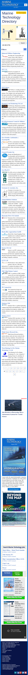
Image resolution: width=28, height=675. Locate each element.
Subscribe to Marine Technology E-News (11, 644)
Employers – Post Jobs (17, 573)
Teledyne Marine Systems (8, 668)
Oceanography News (6, 655)
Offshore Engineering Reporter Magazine (11, 665)
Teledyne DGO (6, 316)
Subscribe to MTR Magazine (8, 643)
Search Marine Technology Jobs (14, 547)
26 (13, 371)
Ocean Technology (6, 658)
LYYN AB (5, 260)
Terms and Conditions (7, 650)
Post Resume (7, 573)
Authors (4, 649)
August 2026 (14, 444)
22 (24, 368)
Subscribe (14, 597)
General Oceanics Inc (8, 152)
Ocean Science (5, 660)
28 (20, 371)
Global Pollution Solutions (9, 200)
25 (10, 371)
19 (14, 368)
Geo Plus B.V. (6, 170)
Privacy (4, 652)
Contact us (4, 648)
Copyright (4, 651)
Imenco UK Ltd (6, 248)
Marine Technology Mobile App (9, 645)
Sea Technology (5, 656)
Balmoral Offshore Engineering (11, 53)
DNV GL (4, 69)
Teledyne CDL (6, 303)
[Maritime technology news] (10, 5)
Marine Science (5, 661)
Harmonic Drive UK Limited (10, 216)
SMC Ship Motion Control (9, 271)
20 (18, 368)
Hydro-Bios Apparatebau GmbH (11, 232)
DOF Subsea (5, 87)
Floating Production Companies (9, 664)
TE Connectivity (6, 287)
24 (6, 371)
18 (11, 368)
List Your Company (21, 12)
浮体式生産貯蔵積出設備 (7, 669)
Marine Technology (6, 659)
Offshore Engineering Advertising (9, 666)
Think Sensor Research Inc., (10, 332)
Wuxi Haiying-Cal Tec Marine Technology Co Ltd (10, 349)
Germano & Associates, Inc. (10, 188)
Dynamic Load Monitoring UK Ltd (12, 104)
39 (14, 374)
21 (21, 368)
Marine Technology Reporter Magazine (10, 642)
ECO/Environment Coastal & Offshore (13, 121)
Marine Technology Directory (8, 647)
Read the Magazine (14, 489)
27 (17, 371)
